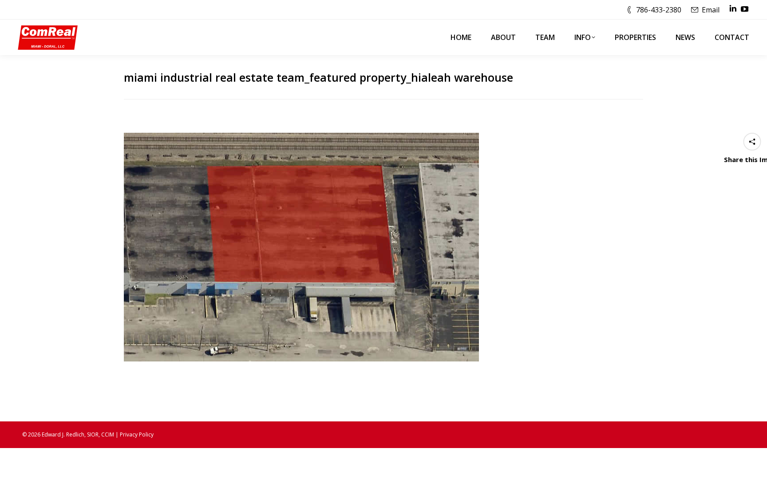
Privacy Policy (137, 434)
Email (711, 10)
